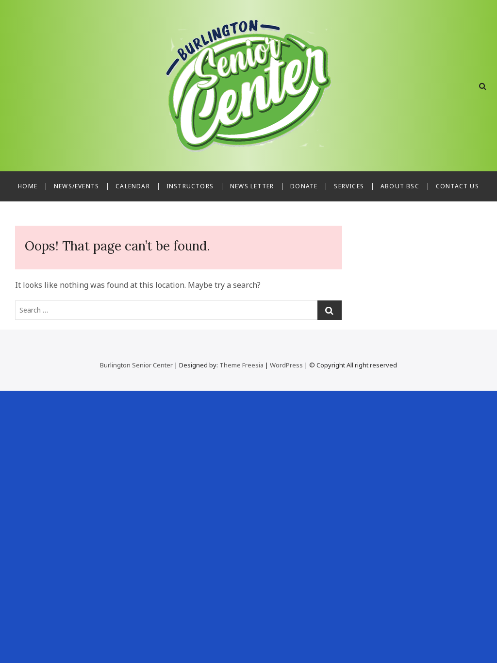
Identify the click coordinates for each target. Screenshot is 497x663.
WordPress (286, 365)
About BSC (400, 186)
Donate (303, 186)
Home (27, 186)
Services (349, 186)
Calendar (133, 186)
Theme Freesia (241, 365)
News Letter (252, 186)
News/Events (76, 186)
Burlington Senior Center (136, 365)
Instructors (190, 186)
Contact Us (457, 186)
